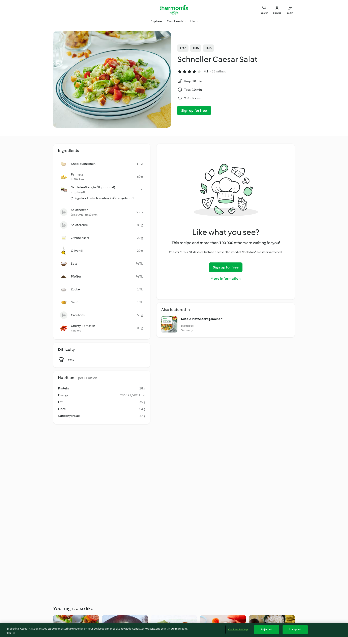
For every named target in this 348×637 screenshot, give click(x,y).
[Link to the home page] (174, 9)
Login (290, 12)
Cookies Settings (238, 629)
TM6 (196, 48)
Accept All (295, 629)
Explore (156, 21)
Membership (176, 21)
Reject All (266, 629)
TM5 (208, 48)
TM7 (183, 48)
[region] (174, 630)
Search (264, 12)
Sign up (277, 12)
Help (194, 21)
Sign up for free (194, 110)
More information (225, 278)
